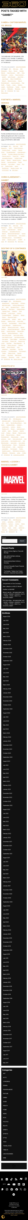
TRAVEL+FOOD (7, 1146)
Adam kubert (14, 303)
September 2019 (7, 950)
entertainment (21, 152)
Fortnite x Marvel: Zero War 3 (16, 154)
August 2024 (6, 713)
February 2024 (7, 737)
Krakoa (8, 433)
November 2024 (7, 701)
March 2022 (6, 829)
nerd (21, 333)
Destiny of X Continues (13, 248)
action (4, 522)
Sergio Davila (9, 166)
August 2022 (6, 809)
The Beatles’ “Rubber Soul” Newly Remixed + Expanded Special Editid (13, 572)
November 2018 (7, 990)
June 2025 (6, 673)
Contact (15, 1215)
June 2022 (6, 817)
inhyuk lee (4, 231)
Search (4, 538)
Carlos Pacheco (18, 148)
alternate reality (6, 305)
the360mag (10, 87)
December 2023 (7, 745)
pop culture (11, 164)
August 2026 (6, 616)
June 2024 (6, 721)
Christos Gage (6, 150)
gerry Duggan (11, 77)
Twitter (17, 87)
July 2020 (5, 910)
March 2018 (6, 1022)
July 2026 (5, 620)
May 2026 (6, 628)
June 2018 (6, 1010)
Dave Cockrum (19, 75)
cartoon (10, 524)
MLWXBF (11, 589)
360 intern (15, 170)
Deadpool (16, 315)
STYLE (5, 1138)
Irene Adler (20, 321)
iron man (4, 323)
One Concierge (16, 583)
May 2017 (5, 1062)
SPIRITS (5, 1129)
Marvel (4, 81)
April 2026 (6, 632)
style (18, 347)
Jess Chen (20, 77)
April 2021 (5, 874)
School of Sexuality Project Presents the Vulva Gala (14, 567)
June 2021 (6, 865)
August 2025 (6, 664)
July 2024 (5, 717)
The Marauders (12, 351)
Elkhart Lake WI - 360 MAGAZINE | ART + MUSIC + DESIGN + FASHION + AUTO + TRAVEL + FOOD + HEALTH (14, 594)
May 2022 (6, 821)
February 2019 (7, 978)
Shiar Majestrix (18, 343)
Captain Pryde (6, 311)
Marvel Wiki (20, 331)
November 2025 (7, 652)
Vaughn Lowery (15, 168)
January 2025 (7, 693)
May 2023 (6, 773)
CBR (18, 73)
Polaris (8, 85)
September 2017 (7, 1046)
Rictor (15, 445)
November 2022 (7, 797)
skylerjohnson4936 (18, 455)
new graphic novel (7, 337)
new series (5, 339)
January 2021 (6, 886)
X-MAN (20, 239)
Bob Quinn (12, 309)
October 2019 (7, 946)
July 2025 (5, 668)
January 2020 (7, 934)
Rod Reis (9, 343)
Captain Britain (21, 309)
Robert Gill (13, 341)
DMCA (12, 1213)
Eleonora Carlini (12, 317)
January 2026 (7, 644)
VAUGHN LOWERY (8, 597)
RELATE (5, 1125)
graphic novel (11, 321)
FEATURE (5, 1093)
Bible (9, 1213)
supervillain (13, 349)
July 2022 (5, 813)
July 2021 (5, 861)
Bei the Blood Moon (16, 423)
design (22, 315)
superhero (5, 349)
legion (21, 526)
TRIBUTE (5, 1150)
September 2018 (7, 998)
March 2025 (6, 685)
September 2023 (7, 757)
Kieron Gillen (22, 323)
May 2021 (5, 869)
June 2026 (6, 624)
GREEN (5, 1097)
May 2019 (5, 966)
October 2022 (7, 801)
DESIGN (5, 1085)
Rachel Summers (6, 445)
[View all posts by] (18, 532)
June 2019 (6, 962)
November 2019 (7, 942)
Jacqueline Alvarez (7, 158)
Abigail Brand (5, 303)
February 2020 (7, 930)
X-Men (24, 453)
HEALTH (5, 1105)
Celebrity (14, 311)
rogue (14, 85)
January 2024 (7, 741)
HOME (5, 1109)
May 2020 (6, 918)
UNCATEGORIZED (21, 67)
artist (10, 148)
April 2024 (6, 729)
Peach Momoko (12, 235)
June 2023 (6, 769)
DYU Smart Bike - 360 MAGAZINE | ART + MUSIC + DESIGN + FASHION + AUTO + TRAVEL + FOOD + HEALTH (14, 602)
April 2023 (6, 777)
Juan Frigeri (5, 79)
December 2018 (7, 986)
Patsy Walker (13, 339)
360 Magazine (17, 301)
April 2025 (6, 681)
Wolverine (17, 89)
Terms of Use (18, 1213)
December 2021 (7, 841)
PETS (4, 1117)
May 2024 (6, 725)
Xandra (24, 357)
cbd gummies (6, 583)
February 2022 (7, 833)
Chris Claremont (18, 227)
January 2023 (7, 789)
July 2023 (5, 765)
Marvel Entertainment (14, 233)
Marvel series (14, 437)
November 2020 (7, 894)
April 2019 (5, 970)
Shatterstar (22, 445)
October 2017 (7, 1042)
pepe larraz (22, 339)
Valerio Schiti (11, 353)
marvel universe (15, 83)
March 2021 (6, 878)
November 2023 (7, 749)
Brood (15, 71)
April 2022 (6, 825)
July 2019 (5, 958)
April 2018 (5, 1018)
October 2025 (7, 656)
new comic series (18, 335)
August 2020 (6, 906)
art (3, 307)
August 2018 (6, 1002)
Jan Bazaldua (12, 323)
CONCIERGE (6, 1081)
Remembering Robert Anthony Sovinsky (12, 562)
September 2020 (7, 902)
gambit (4, 77)
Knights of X (8, 366)
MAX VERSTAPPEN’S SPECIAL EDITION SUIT (12, 557)
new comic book (6, 335)
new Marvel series (19, 337)
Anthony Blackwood (18, 305)
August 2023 (6, 761)
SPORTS (5, 1133)
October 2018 (7, 994)
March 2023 (6, 781)
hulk (16, 526)
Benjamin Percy (15, 307)
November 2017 (7, 1038)
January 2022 (7, 837)
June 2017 (6, 1058)
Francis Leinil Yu (6, 156)
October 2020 (7, 898)
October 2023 (7, 753)
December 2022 (7, 793)
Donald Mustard (11, 152)
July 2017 (5, 1054)
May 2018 (5, 1014)
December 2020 (7, 890)
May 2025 (6, 677)
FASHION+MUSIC (8, 1089)
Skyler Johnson (12, 345)
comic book (11, 313)
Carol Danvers (11, 73)
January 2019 (6, 982)
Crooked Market (6, 315)
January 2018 (6, 1030)
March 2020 (6, 926)
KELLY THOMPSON (15, 79)
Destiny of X (5, 429)
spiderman (21, 528)
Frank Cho (15, 156)
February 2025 (7, 689)
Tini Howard (22, 351)
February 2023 (7, 785)
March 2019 (6, 974)
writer (17, 357)
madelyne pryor (17, 325)
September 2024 (7, 709)
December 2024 (7, 697)
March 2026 (6, 636)
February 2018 (7, 1026)
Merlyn (4, 333)
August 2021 (6, 857)
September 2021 (7, 853)
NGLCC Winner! (17, 586)
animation (10, 522)
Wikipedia (10, 89)
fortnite (4, 154)
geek (19, 319)
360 (10, 69)
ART (4, 1073)
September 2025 (7, 660)
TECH (4, 1142)
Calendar (6, 1213)
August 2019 (6, 954)
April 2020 (6, 922)
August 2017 (6, 1050)
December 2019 (7, 938)
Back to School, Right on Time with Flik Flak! (13, 552)
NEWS (5, 1113)
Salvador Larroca (7, 237)
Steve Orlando (11, 347)
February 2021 (7, 882)
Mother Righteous (13, 333)
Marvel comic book (13, 327)
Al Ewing (23, 303)
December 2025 (7, 648)
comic (3, 229)
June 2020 (6, 914)
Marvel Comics (12, 81)
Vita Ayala (10, 355)
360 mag (15, 69)
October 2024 (7, 705)
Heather (5, 589)
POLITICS (5, 1121)
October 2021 (7, 849)
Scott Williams (17, 237)
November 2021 (7, 845)
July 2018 (5, 1006)
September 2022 (7, 805)
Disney (4, 317)
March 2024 (6, 733)
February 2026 (7, 640)
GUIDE (5, 1101)
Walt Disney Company (19, 451)
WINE (4, 1158)
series (16, 166)
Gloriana (15, 431)
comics (11, 75)
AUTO (5, 1077)
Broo (10, 71)
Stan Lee (4, 530)
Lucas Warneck (6, 325)
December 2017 (7, 1034)
